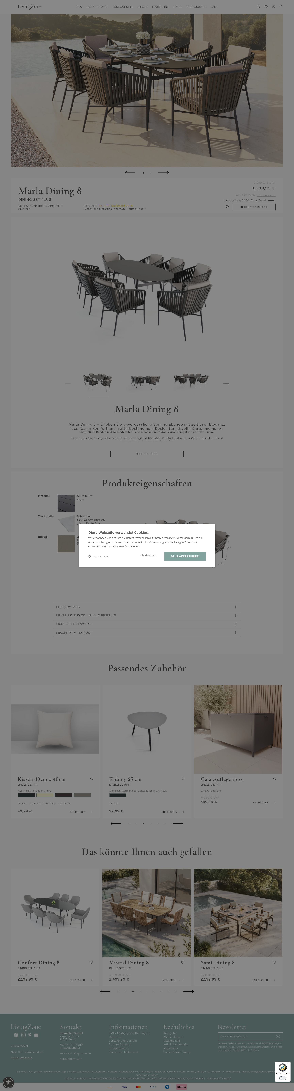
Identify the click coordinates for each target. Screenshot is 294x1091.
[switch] (282, 1078)
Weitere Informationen (126, 546)
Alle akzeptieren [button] (185, 556)
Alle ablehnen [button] (147, 555)
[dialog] (147, 545)
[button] (98, 556)
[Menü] (289, 1064)
